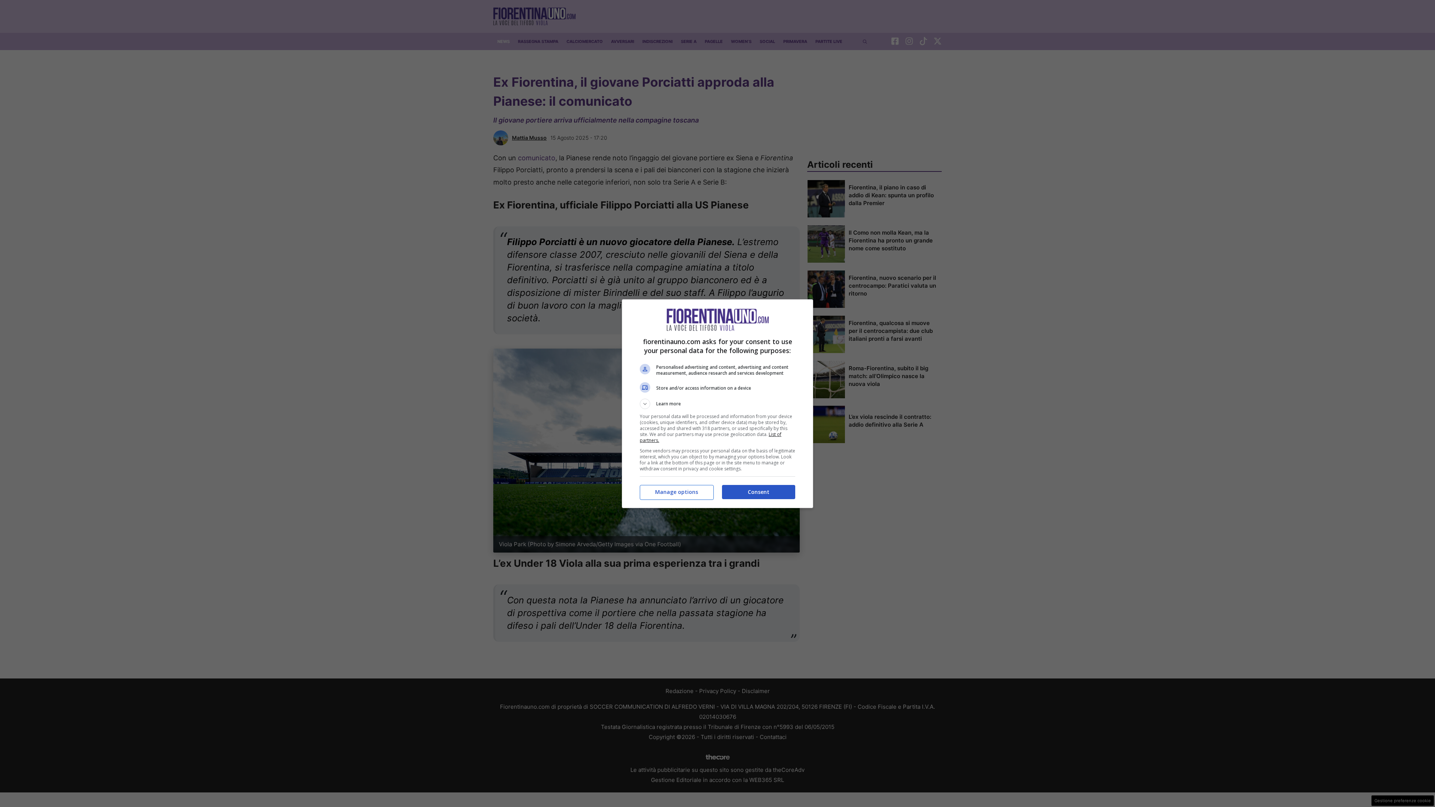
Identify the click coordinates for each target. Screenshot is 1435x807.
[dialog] (717, 403)
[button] (717, 404)
